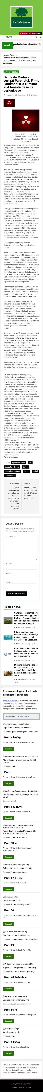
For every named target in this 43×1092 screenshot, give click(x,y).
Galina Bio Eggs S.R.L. (26, 742)
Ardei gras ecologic (11, 1032)
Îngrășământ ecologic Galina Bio (17, 727)
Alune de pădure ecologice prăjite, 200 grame (19, 761)
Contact (28, 1088)
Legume (14, 1036)
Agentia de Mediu (18, 463)
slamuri (26, 471)
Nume (9, 564)
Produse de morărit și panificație (23, 972)
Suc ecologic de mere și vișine (16, 1000)
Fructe (13, 766)
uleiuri (35, 471)
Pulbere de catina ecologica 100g (17, 868)
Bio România (32, 1067)
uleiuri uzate (10, 475)
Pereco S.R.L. (23, 883)
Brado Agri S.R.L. (24, 950)
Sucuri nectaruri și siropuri (20, 905)
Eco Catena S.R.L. (24, 812)
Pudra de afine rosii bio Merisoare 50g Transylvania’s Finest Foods (19, 832)
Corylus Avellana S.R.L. (26, 777)
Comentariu (11, 536)
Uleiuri (13, 801)
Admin (18, 627)
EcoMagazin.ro (25, 1084)
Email (8, 573)
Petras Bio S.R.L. (24, 982)
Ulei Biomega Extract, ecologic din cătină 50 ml (20, 795)
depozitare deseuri (12, 467)
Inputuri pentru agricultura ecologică (24, 732)
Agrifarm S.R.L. (23, 1047)
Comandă (8, 749)
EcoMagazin (10, 95)
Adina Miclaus (21, 679)
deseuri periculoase (12, 471)
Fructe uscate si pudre (19, 837)
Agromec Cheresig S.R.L (27, 1015)
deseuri (25, 467)
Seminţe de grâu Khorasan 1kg (16, 935)
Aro (30, 463)
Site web (9, 582)
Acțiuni (7, 72)
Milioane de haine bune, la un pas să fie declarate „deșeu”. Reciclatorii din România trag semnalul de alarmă (25, 670)
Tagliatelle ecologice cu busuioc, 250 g (19, 967)
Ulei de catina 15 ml (11, 900)
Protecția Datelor (18, 1088)
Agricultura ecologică (11, 701)
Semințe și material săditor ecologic (24, 939)
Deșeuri (15, 72)
